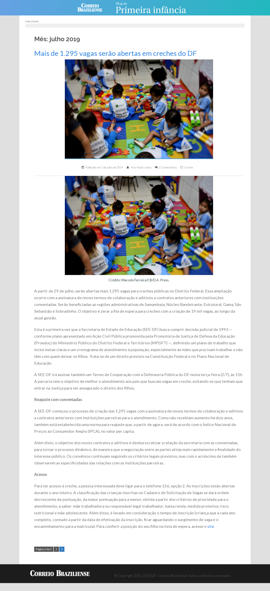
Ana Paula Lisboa (141, 167)
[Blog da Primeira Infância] (151, 7)
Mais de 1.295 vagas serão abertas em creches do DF (115, 53)
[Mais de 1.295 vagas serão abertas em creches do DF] (139, 109)
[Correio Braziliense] (93, 7)
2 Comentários (168, 167)
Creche (188, 167)
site (210, 526)
